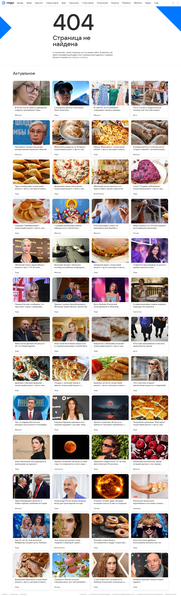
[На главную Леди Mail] (9, 3)
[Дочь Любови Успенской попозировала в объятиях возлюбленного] (110, 295)
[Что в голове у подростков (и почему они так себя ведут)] (149, 99)
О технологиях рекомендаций (99, 594)
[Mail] (3, 3)
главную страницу (79, 57)
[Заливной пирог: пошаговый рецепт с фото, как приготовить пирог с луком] (110, 256)
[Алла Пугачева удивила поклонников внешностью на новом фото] (149, 531)
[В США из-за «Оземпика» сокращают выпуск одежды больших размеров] (110, 99)
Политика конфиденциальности (123, 594)
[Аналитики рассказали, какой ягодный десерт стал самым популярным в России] (149, 453)
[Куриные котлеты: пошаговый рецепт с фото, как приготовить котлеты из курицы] (110, 374)
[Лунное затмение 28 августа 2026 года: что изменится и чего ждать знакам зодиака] (70, 453)
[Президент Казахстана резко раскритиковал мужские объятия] (31, 138)
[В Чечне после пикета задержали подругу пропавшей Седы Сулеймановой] (31, 99)
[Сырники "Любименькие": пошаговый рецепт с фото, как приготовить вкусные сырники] (31, 217)
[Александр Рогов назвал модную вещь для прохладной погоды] (70, 492)
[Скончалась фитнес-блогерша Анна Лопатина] (70, 99)
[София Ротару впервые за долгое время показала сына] (149, 256)
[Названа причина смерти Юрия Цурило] (149, 571)
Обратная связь (171, 594)
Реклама (23, 594)
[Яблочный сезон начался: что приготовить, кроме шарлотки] (110, 178)
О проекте (83, 594)
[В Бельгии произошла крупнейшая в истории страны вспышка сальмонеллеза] (149, 492)
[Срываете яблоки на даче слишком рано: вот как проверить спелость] (70, 571)
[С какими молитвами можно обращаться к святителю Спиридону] (70, 217)
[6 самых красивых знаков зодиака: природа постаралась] (149, 295)
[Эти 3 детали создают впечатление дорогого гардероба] (149, 374)
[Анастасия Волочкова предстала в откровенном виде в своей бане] (70, 335)
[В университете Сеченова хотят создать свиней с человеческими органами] (149, 138)
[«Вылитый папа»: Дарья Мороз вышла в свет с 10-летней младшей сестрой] (31, 256)
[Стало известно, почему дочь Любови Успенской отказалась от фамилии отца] (110, 571)
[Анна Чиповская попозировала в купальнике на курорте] (31, 453)
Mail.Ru (5, 594)
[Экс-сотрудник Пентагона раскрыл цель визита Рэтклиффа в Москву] (31, 413)
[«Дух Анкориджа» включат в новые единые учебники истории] (31, 492)
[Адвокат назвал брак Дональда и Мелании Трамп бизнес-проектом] (70, 295)
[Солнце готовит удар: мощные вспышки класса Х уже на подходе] (110, 492)
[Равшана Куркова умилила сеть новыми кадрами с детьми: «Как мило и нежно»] (70, 413)
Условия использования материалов (150, 594)
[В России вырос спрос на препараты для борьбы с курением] (110, 217)
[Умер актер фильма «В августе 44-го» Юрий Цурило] (31, 335)
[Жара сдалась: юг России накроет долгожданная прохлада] (149, 217)
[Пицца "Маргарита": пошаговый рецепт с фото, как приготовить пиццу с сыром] (110, 138)
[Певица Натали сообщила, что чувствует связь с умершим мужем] (31, 295)
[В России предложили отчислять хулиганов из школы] (149, 335)
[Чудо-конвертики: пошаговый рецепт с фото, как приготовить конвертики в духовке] (31, 178)
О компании (14, 594)
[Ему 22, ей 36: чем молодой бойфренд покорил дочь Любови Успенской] (31, 531)
